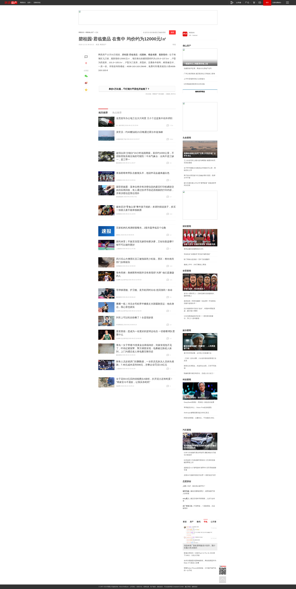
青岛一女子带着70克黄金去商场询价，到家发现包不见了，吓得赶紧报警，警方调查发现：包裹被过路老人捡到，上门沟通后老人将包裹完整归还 (144, 348)
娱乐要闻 (187, 330)
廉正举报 (188, 586)
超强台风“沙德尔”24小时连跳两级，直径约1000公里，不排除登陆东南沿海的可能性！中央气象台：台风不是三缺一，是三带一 (145, 156)
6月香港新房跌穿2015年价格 (194, 84)
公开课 (213, 522)
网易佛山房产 (90, 32)
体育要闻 (187, 271)
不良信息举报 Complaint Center (174, 586)
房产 (192, 522)
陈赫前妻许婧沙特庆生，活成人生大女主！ (199, 373)
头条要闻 (187, 138)
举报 (174, 44)
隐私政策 (160, 586)
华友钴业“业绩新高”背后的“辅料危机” (197, 254)
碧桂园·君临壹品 (130, 54)
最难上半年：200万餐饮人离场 (195, 264)
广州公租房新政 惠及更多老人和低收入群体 (199, 74)
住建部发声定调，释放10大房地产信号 (198, 68)
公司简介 (132, 586)
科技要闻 (187, 379)
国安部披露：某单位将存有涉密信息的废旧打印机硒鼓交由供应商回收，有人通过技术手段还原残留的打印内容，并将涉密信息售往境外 (145, 190)
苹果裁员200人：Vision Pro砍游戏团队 (198, 407)
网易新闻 (191, 32)
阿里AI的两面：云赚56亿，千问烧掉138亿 (199, 418)
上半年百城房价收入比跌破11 (194, 79)
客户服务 (153, 586)
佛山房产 (187, 46)
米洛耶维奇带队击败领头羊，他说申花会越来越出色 (142, 173)
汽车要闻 (187, 430)
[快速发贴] (86, 56)
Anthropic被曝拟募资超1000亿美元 (196, 413)
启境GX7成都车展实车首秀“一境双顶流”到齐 (200, 475)
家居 (185, 522)
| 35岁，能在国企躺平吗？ (194, 486)
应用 (29, 2)
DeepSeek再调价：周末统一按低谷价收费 (199, 402)
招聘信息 (146, 586)
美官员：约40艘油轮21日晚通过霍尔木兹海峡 (139, 132)
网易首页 (23, 2)
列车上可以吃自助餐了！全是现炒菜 (134, 317)
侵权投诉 (194, 586)
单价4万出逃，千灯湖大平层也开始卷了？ (129, 89)
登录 (267, 2)
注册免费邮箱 (276, 2)
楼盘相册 (152, 54)
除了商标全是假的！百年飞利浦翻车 (197, 259)
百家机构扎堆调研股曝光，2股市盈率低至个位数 (141, 227)
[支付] (254, 2)
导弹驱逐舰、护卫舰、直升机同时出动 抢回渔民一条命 (144, 290)
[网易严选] (247, 2)
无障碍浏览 (37, 2)
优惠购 (143, 54)
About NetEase (124, 586)
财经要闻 (187, 226)
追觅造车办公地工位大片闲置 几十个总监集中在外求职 (144, 118)
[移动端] (232, 2)
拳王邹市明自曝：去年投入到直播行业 (197, 353)
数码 (198, 522)
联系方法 (139, 586)
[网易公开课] (239, 2)
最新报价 (163, 54)
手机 (205, 522)
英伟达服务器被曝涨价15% (193, 249)
